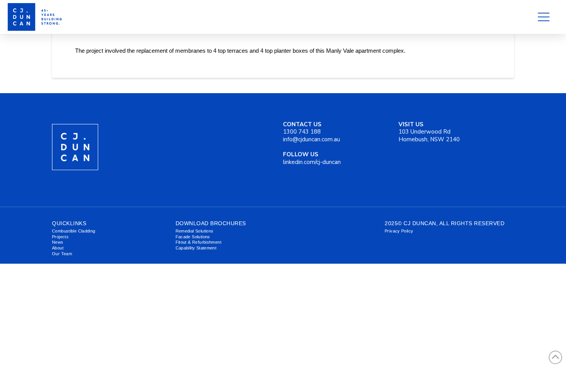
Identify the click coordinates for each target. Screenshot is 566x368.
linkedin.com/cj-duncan (312, 158)
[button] (543, 17)
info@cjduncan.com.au (311, 139)
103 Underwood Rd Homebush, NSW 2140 (429, 131)
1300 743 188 (302, 128)
